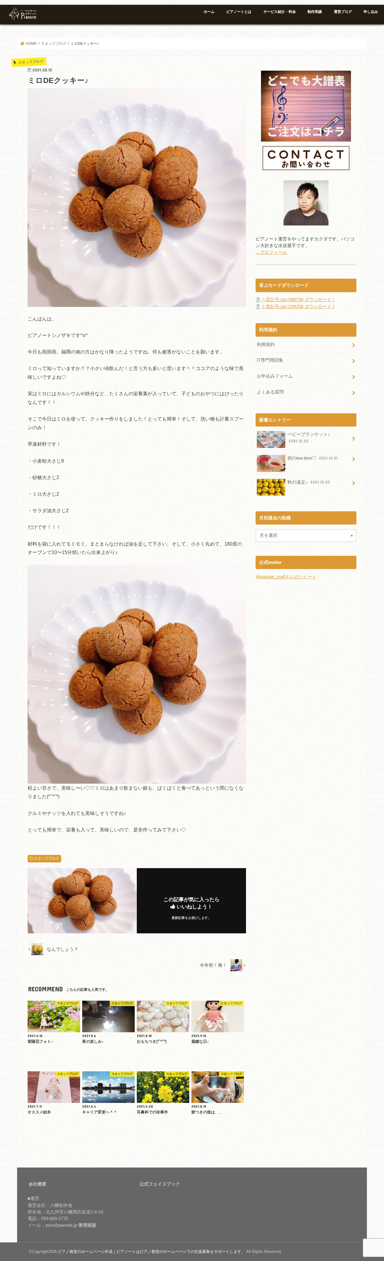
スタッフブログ (46, 858)
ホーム (209, 12)
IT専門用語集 (270, 360)
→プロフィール (271, 252)
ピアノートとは (238, 12)
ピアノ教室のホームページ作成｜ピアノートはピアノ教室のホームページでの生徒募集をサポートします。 (151, 1251)
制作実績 (315, 12)
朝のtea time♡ (312, 458)
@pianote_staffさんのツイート (286, 576)
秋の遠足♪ (308, 482)
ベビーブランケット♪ (308, 437)
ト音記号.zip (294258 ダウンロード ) (297, 306)
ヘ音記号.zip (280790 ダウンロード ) (297, 299)
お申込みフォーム (275, 376)
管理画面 (87, 1225)
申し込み (371, 12)
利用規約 (266, 344)
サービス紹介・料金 (279, 12)
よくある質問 (270, 392)
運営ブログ (343, 12)
